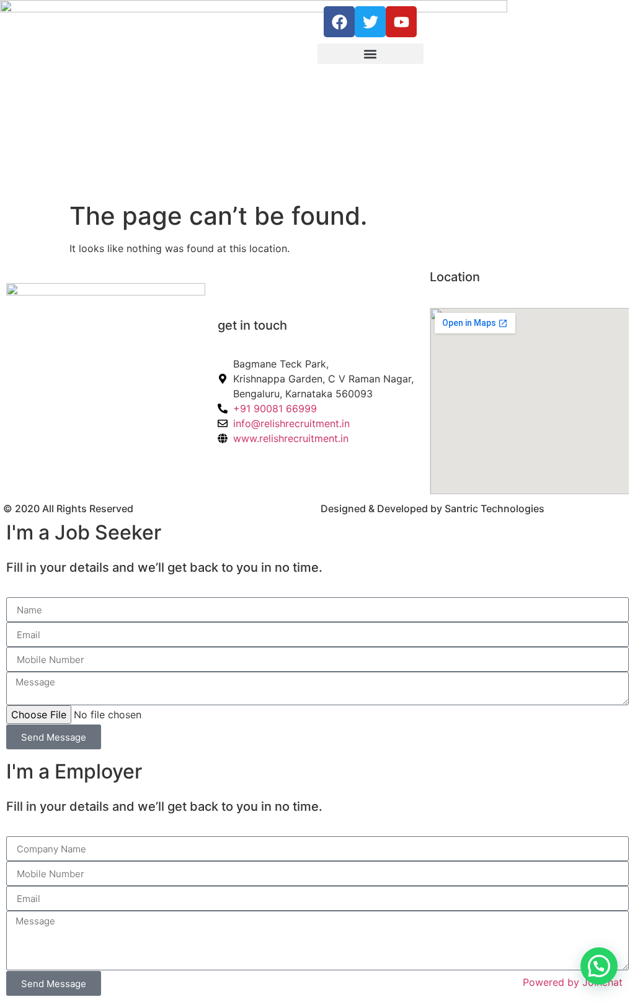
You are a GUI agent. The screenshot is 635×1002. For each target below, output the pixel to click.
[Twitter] (370, 21)
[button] (371, 53)
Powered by (573, 982)
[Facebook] (339, 21)
